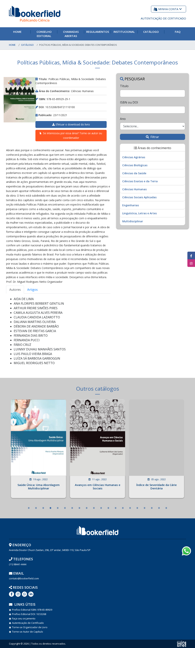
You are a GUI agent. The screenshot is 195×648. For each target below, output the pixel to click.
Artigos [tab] (32, 289)
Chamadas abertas (71, 34)
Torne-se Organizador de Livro (29, 627)
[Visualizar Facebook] (191, 255)
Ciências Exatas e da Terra (140, 181)
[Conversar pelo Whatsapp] (24, 594)
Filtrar (154, 137)
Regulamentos (97, 32)
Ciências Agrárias (133, 157)
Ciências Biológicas (134, 165)
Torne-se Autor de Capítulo (27, 631)
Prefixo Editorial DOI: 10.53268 (29, 614)
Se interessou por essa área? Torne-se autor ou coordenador (72, 135)
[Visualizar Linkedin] (18, 594)
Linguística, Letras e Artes (139, 213)
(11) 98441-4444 (17, 564)
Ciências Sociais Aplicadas (139, 197)
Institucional (124, 32)
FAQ (178, 32)
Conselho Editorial (44, 34)
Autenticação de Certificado (163, 18)
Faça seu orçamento (23, 618)
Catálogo (151, 32)
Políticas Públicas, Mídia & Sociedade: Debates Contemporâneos (78, 45)
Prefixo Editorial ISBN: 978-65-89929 (32, 610)
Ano (123, 119)
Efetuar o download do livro (73, 124)
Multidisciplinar (132, 221)
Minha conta (168, 9)
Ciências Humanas (134, 189)
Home (17, 32)
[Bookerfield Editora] (34, 14)
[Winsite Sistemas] (181, 644)
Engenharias (130, 205)
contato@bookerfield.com (24, 578)
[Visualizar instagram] (191, 263)
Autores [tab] (15, 289)
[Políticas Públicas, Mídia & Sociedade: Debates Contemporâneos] (20, 99)
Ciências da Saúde (134, 173)
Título (124, 86)
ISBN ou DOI (129, 102)
